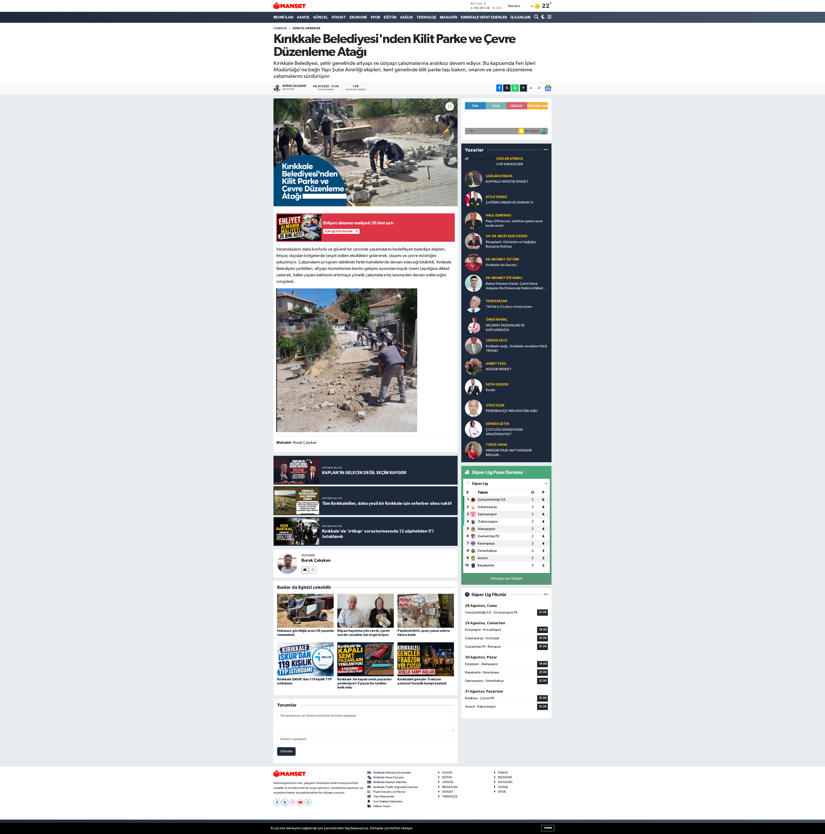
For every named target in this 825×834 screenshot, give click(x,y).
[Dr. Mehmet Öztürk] (473, 262)
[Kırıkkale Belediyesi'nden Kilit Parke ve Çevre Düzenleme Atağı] (365, 152)
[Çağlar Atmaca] (479, 159)
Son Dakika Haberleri (387, 801)
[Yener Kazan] (473, 304)
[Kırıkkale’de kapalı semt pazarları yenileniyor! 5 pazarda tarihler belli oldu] (365, 659)
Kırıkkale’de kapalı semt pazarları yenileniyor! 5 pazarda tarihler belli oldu (364, 683)
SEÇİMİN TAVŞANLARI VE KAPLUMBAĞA (505, 328)
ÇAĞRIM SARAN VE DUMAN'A (509, 202)
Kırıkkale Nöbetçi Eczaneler (392, 772)
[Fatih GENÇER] (473, 387)
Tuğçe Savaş (496, 444)
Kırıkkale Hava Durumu (388, 777)
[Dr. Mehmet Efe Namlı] (473, 283)
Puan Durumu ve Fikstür (389, 791)
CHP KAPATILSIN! (509, 164)
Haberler (280, 28)
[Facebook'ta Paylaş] (499, 88)
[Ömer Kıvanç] (473, 325)
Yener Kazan (496, 301)
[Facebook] (277, 802)
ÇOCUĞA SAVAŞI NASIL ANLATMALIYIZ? (504, 432)
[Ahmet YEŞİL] (473, 366)
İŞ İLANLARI (520, 17)
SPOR (375, 17)
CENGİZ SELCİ (496, 340)
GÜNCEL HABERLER (306, 28)
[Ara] (536, 17)
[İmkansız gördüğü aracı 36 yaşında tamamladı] (305, 610)
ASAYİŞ (303, 17)
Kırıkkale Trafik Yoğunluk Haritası (395, 787)
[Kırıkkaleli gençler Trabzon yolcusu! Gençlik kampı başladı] (425, 659)
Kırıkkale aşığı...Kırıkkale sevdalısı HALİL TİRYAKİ (516, 348)
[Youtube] (300, 802)
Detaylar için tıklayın (506, 578)
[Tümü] (546, 150)
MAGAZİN (448, 17)
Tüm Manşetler (383, 796)
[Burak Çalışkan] (287, 563)
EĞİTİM (390, 17)
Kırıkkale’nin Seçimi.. (502, 265)
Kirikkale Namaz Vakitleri (390, 782)
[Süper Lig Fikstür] (546, 595)
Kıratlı (490, 390)
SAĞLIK (406, 17)
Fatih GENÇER (497, 384)
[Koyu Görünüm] (542, 17)
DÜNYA (503, 772)
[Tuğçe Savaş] (473, 450)
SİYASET (339, 17)
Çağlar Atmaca (509, 158)
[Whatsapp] (308, 802)
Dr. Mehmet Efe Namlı (504, 278)
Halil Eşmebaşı (498, 215)
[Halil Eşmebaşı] (473, 220)
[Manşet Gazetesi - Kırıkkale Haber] (289, 6)
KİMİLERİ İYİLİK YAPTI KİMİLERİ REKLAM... (509, 453)
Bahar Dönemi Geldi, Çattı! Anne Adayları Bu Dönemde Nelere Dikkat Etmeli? (514, 286)
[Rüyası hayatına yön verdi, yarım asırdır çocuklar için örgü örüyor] (365, 610)
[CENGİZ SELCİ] (473, 345)
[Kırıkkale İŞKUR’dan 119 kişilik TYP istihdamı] (305, 659)
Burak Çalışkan (316, 560)
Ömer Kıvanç (496, 319)
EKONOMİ (358, 17)
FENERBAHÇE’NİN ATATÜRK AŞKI (511, 411)
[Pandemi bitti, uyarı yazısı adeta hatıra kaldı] (425, 610)
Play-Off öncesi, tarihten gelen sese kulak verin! (514, 223)
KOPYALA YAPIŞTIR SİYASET (507, 182)
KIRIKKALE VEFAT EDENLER (484, 17)
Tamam (548, 828)
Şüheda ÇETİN (497, 423)
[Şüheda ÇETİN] (473, 429)
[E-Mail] (305, 570)
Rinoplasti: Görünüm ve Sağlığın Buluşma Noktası (511, 244)
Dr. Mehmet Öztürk (502, 259)
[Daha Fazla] (523, 88)
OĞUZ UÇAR (495, 405)
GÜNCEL (320, 17)
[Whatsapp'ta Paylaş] (515, 88)
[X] (284, 802)
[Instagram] (312, 570)
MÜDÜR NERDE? (498, 369)
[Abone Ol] (548, 88)
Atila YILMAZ (496, 197)
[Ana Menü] (549, 17)
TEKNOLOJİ (426, 17)
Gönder (286, 751)
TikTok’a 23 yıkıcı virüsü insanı (509, 307)
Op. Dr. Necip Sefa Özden (506, 236)
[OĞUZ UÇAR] (473, 408)
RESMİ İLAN (283, 17)
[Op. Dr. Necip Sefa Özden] (473, 241)
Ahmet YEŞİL (496, 363)
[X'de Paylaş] (506, 88)
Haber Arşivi (381, 806)
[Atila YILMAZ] (473, 200)
